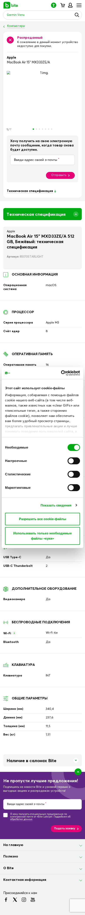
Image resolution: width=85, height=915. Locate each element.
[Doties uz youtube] (33, 899)
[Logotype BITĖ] (10, 5)
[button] (55, 5)
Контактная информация (24, 879)
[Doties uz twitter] (15, 899)
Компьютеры (16, 26)
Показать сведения (56, 505)
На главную (13, 845)
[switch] (74, 460)
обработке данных (21, 819)
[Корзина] (62, 5)
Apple (11, 57)
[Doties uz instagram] (24, 899)
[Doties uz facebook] (6, 899)
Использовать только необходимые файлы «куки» (42, 535)
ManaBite (70, 5)
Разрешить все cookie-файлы (42, 519)
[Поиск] (77, 15)
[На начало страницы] (78, 771)
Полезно (10, 856)
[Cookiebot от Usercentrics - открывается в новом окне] (61, 373)
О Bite (8, 868)
